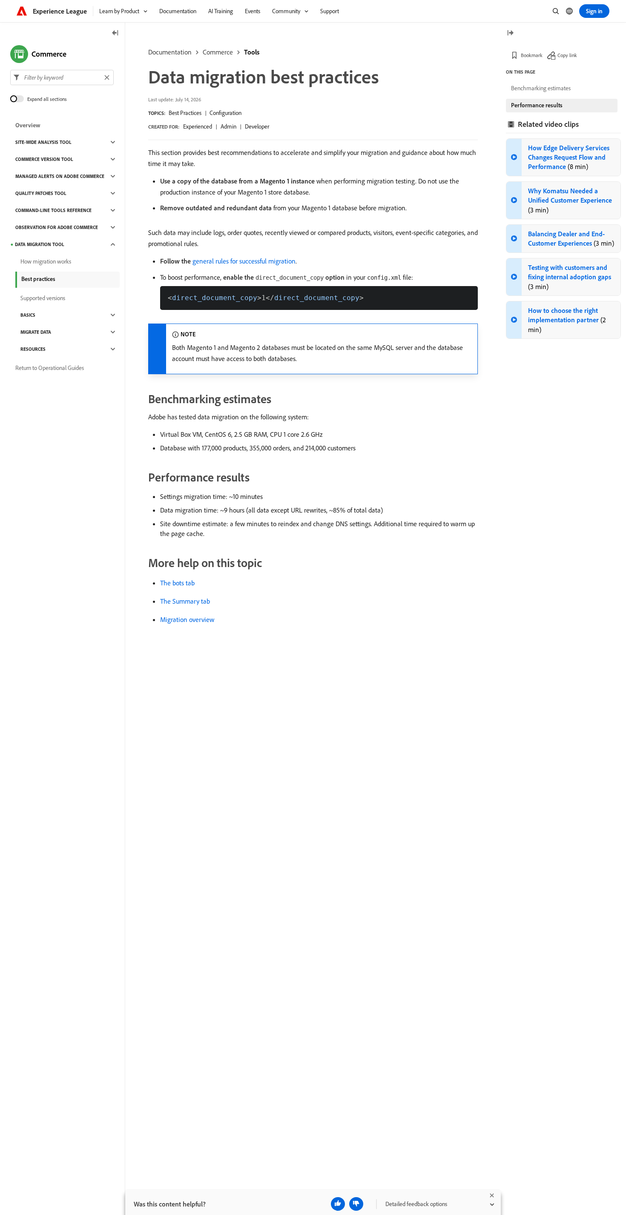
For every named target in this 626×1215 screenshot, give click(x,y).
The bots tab (177, 583)
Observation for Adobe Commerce (56, 227)
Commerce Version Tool (44, 159)
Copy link (567, 55)
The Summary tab (185, 601)
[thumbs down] (356, 1204)
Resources (33, 349)
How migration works (45, 261)
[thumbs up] (338, 1204)
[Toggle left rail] (115, 33)
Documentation (170, 52)
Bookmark (532, 55)
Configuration (225, 113)
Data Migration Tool (39, 244)
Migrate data (35, 332)
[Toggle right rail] (510, 33)
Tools (251, 52)
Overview (27, 125)
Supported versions (42, 298)
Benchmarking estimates (541, 88)
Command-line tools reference (53, 210)
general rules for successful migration (244, 261)
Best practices (38, 279)
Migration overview (187, 619)
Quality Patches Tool (40, 193)
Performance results (537, 105)
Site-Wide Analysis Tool (43, 142)
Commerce (218, 52)
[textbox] (62, 77)
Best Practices (185, 113)
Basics (27, 315)
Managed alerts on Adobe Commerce (59, 176)
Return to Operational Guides (49, 368)
